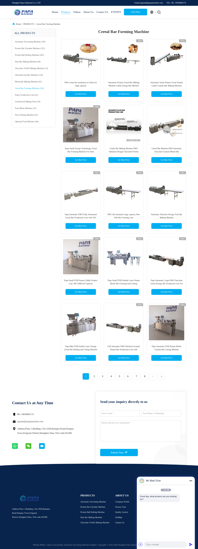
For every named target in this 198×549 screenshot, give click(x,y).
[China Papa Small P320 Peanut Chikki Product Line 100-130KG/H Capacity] (80, 256)
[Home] (23, 12)
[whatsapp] (19, 448)
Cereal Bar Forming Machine (48, 24)
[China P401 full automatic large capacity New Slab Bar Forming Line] (123, 190)
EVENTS (116, 12)
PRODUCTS (28, 24)
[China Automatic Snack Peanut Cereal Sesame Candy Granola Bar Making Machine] (166, 58)
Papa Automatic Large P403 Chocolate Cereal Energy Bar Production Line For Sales (166, 283)
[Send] (190, 544)
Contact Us (102, 12)
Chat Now (135, 12)
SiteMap (118, 517)
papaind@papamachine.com (30, 421)
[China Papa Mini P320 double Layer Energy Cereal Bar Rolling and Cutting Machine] (80, 322)
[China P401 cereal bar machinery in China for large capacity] (80, 58)
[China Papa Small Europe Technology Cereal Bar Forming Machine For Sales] (80, 124)
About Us (88, 12)
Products (65, 12)
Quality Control (121, 512)
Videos (76, 12)
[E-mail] (45, 448)
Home (55, 12)
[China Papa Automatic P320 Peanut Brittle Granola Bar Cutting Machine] (166, 322)
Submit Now (118, 452)
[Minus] (190, 480)
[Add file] (141, 544)
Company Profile (122, 502)
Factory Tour (120, 507)
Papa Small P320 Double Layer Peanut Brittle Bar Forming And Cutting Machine (124, 283)
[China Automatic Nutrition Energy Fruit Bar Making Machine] (166, 190)
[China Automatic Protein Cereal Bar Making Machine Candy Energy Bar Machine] (123, 58)
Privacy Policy (39, 545)
